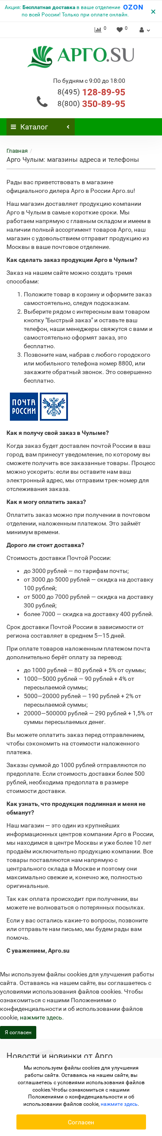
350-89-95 (91, 104)
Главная (17, 151)
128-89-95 (91, 92)
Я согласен (18, 1032)
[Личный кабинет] (144, 30)
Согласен (81, 1122)
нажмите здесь (41, 1017)
